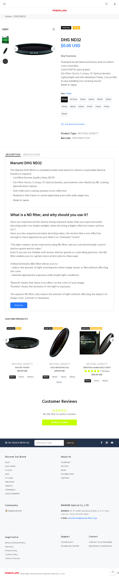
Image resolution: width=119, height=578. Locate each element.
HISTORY (65, 466)
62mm (81, 106)
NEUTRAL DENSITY (88, 134)
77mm (106, 106)
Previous (15, 49)
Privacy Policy (11, 550)
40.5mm (73, 99)
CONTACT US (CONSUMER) (100, 542)
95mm (59, 382)
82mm (64, 114)
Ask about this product (75, 124)
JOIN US (70, 443)
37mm (64, 99)
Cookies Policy (11, 554)
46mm (91, 99)
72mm (98, 106)
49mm (100, 99)
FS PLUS (8, 470)
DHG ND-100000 (22, 367)
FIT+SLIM (9, 478)
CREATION (9, 482)
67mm (89, 106)
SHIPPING (65, 478)
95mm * (31, 377)
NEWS (63, 470)
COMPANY (65, 462)
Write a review (59, 422)
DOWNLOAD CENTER (70, 546)
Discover (19, 305)
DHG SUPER (10, 466)
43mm (83, 99)
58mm (73, 106)
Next (54, 49)
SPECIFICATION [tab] (31, 155)
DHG (7, 474)
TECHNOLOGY (67, 542)
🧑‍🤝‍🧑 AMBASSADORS (13, 511)
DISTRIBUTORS (67, 474)
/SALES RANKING (12, 493)
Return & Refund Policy (15, 543)
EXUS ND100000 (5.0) (60, 367)
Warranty (9, 546)
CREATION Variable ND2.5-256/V (97, 367)
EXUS (7, 462)
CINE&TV (9, 486)
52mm (108, 99)
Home (8, 17)
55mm (64, 106)
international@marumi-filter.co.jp (82, 518)
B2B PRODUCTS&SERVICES (100, 546)
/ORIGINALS (10, 490)
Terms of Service (12, 558)
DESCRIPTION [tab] (13, 155)
